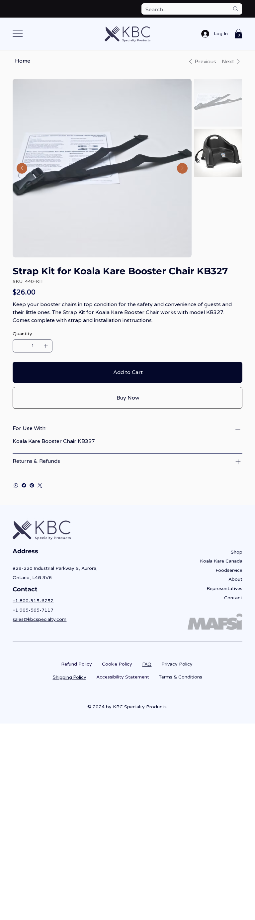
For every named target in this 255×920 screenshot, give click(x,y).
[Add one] (45, 345)
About (235, 579)
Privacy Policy (177, 664)
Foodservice (228, 570)
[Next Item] (182, 168)
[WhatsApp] (16, 485)
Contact (233, 598)
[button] (238, 33)
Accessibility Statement (122, 677)
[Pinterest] (32, 485)
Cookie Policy (117, 664)
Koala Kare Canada (221, 561)
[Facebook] (24, 485)
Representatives (224, 588)
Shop (236, 552)
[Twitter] (40, 485)
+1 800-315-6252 (33, 601)
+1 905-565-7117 (33, 610)
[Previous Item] (22, 168)
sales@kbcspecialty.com (39, 619)
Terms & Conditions (180, 677)
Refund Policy (76, 664)
